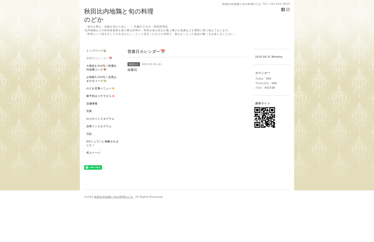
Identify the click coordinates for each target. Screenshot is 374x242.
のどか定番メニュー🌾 (100, 88)
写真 (89, 111)
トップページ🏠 (96, 50)
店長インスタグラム (99, 126)
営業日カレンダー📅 (99, 58)
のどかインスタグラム (100, 118)
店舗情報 (92, 103)
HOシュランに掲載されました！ (102, 143)
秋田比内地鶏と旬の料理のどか (114, 196)
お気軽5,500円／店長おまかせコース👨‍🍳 (101, 79)
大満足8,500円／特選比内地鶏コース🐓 (101, 67)
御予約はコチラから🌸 (100, 95)
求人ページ (93, 152)
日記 (89, 133)
